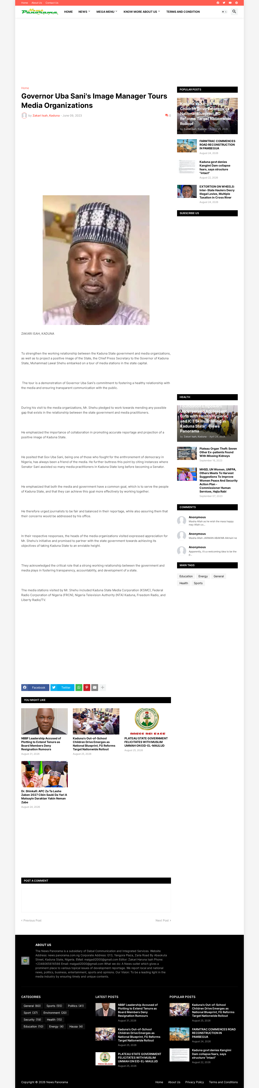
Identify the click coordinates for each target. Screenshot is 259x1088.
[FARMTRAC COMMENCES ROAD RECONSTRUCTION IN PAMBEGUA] (187, 145)
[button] (224, 12)
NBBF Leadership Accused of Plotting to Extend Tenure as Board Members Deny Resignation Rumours (41, 744)
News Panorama (57, 1082)
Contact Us (52, 2)
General (219, 576)
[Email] (94, 687)
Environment (55, 1012)
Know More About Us (140, 11)
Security (32, 1019)
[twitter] (224, 3)
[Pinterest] (86, 687)
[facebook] (218, 3)
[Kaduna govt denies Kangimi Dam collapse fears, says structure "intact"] (187, 166)
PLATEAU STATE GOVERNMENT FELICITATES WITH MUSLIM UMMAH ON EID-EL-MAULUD (146, 742)
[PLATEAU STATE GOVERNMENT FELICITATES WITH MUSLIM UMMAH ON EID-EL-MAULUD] (147, 721)
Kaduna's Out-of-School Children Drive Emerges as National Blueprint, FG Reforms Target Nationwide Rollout (94, 744)
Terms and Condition (183, 11)
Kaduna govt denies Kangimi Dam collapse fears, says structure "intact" (215, 167)
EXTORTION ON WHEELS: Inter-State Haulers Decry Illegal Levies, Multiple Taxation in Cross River (217, 192)
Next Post (162, 920)
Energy (203, 576)
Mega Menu (105, 11)
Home (24, 2)
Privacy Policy (194, 1082)
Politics (76, 1005)
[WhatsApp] (78, 687)
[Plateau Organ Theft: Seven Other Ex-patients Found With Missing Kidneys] (187, 453)
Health (183, 583)
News (83, 11)
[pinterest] (236, 3)
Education (186, 576)
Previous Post (32, 920)
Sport (31, 1012)
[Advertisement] (129, 52)
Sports (198, 583)
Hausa (76, 1026)
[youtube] (230, 3)
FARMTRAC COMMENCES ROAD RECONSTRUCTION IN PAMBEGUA (217, 144)
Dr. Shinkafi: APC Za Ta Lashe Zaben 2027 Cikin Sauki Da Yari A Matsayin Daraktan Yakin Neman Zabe (44, 796)
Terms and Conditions (223, 1082)
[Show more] (102, 687)
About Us (37, 2)
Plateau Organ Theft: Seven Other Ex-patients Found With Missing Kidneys (218, 452)
